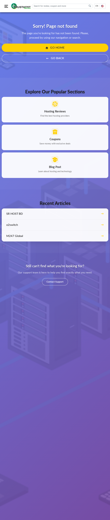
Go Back (57, 58)
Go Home (57, 47)
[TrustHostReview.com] (21, 6)
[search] (90, 5)
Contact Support (55, 282)
